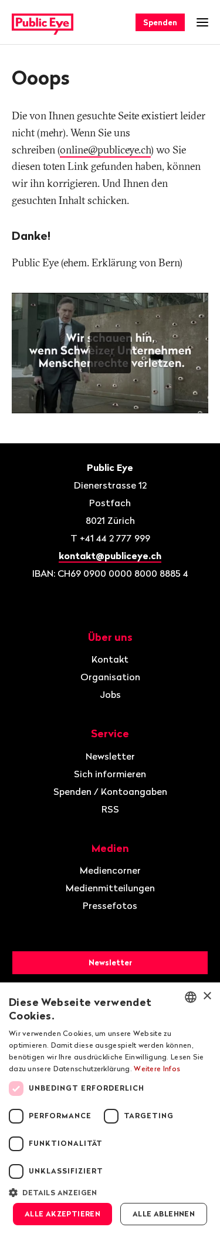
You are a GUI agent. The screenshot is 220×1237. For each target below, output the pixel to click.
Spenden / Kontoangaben (110, 791)
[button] (110, 1191)
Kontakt (110, 659)
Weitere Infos (157, 1068)
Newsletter (110, 756)
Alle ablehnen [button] (164, 1213)
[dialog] (110, 1109)
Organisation (110, 677)
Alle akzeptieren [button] (62, 1213)
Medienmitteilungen (110, 888)
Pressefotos (110, 905)
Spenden (160, 22)
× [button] (206, 996)
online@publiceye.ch (105, 149)
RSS (110, 809)
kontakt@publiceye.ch (110, 555)
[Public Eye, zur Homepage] (42, 23)
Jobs (110, 694)
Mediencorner (110, 870)
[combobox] (191, 997)
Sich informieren (110, 774)
